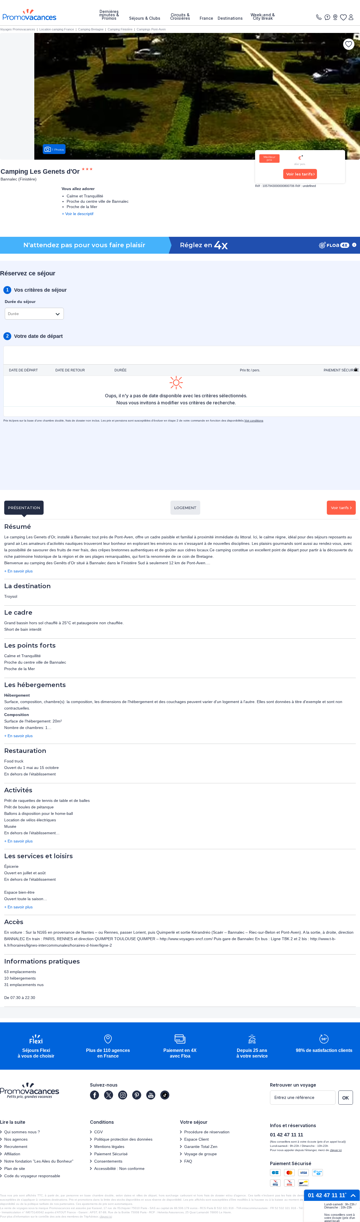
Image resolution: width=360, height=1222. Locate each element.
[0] (343, 17)
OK (345, 1098)
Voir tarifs (340, 507)
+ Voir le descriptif (77, 213)
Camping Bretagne (91, 29)
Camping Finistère (120, 29)
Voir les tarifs (299, 174)
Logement (185, 507)
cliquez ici (106, 1216)
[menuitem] (109, 15)
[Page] (94, 1095)
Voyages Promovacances (17, 29)
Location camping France (56, 29)
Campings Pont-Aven (151, 29)
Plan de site (14, 1168)
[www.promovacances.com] (29, 14)
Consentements (108, 1161)
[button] (36, 1046)
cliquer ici (336, 1150)
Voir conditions (253, 420)
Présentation (24, 507)
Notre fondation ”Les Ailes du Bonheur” (38, 1161)
